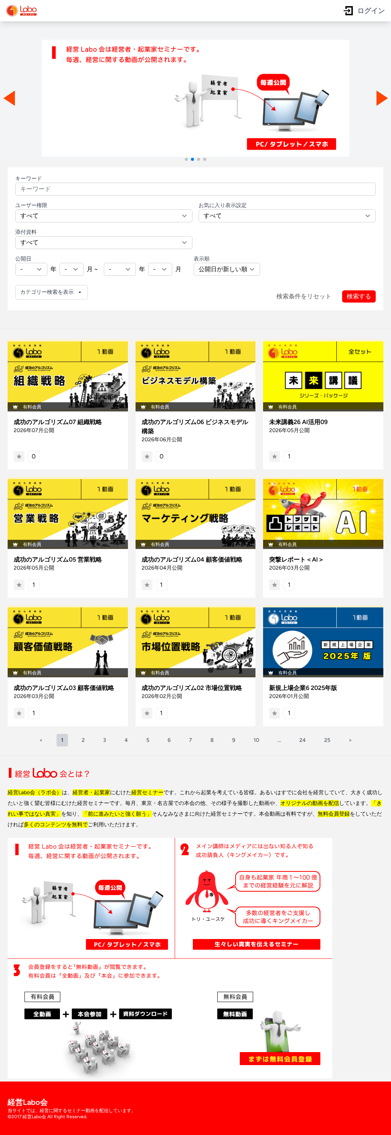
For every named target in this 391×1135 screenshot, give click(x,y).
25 (327, 740)
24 (302, 740)
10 (256, 740)
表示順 (202, 259)
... (279, 740)
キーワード (28, 178)
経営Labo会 (28, 1102)
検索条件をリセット (303, 296)
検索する (359, 296)
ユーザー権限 (31, 205)
